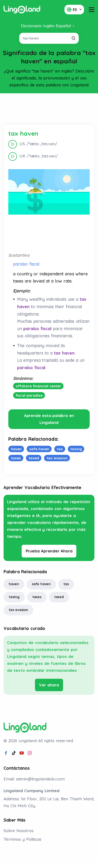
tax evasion (18, 610)
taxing (14, 597)
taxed (59, 597)
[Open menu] (91, 9)
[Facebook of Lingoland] (6, 753)
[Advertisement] (49, 109)
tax (66, 584)
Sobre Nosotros (19, 830)
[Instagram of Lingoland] (29, 753)
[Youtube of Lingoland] (21, 753)
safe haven (41, 584)
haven (14, 584)
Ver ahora (49, 684)
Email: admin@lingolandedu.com (34, 778)
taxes (36, 597)
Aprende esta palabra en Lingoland (49, 419)
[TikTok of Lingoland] (14, 753)
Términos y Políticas (22, 839)
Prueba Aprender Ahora (49, 550)
